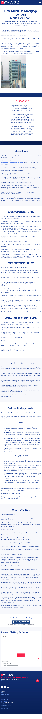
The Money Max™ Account (5, 694)
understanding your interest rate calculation (12, 162)
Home (2, 692)
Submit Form (21, 655)
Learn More (3, 697)
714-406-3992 (8, 663)
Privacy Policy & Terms (4, 699)
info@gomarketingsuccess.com (11, 665)
